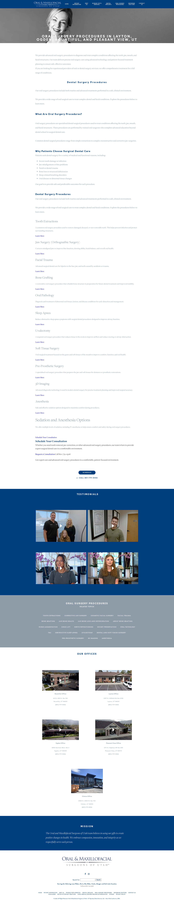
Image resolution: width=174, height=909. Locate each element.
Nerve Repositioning (83, 627)
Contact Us (142, 4)
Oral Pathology (127, 627)
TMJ (49, 633)
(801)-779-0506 (60, 704)
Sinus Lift (66, 627)
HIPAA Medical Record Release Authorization (92, 894)
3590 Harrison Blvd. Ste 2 (60, 747)
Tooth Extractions (51, 616)
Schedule (87, 472)
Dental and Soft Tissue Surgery (111, 633)
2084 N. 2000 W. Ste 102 (87, 801)
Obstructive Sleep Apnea (66, 633)
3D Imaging (93, 638)
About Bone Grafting (122, 621)
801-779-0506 (91, 478)
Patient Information (76, 4)
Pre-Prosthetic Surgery (73, 638)
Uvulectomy (87, 633)
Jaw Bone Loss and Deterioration (93, 621)
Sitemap (111, 894)
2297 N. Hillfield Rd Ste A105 (113, 698)
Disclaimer (52, 894)
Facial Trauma (124, 616)
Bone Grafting (48, 621)
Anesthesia (107, 638)
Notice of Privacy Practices (66, 894)
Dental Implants (108, 4)
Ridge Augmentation (48, 627)
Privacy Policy (120, 894)
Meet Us (86, 4)
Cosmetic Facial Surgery (102, 616)
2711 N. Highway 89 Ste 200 (113, 747)
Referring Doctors (131, 4)
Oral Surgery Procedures (119, 4)
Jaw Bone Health (66, 621)
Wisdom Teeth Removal (96, 4)
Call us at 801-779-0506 (87, 886)
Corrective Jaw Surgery (76, 616)
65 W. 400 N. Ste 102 (60, 698)
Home (67, 4)
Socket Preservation (106, 627)
